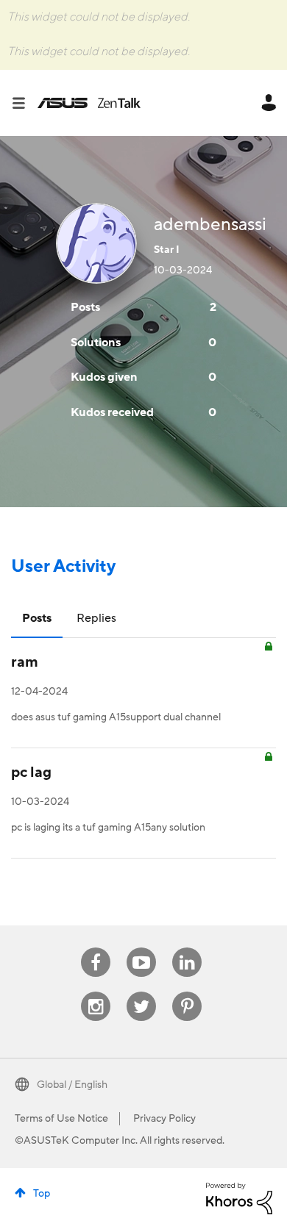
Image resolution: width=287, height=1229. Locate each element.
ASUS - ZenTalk (89, 103)
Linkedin (187, 947)
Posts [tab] (37, 618)
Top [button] (41, 1193)
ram (24, 662)
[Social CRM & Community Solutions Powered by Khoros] (239, 1198)
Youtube (141, 947)
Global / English (72, 1085)
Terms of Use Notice (61, 1118)
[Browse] (24, 103)
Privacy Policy (164, 1118)
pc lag (31, 772)
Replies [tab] (96, 618)
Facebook (96, 947)
